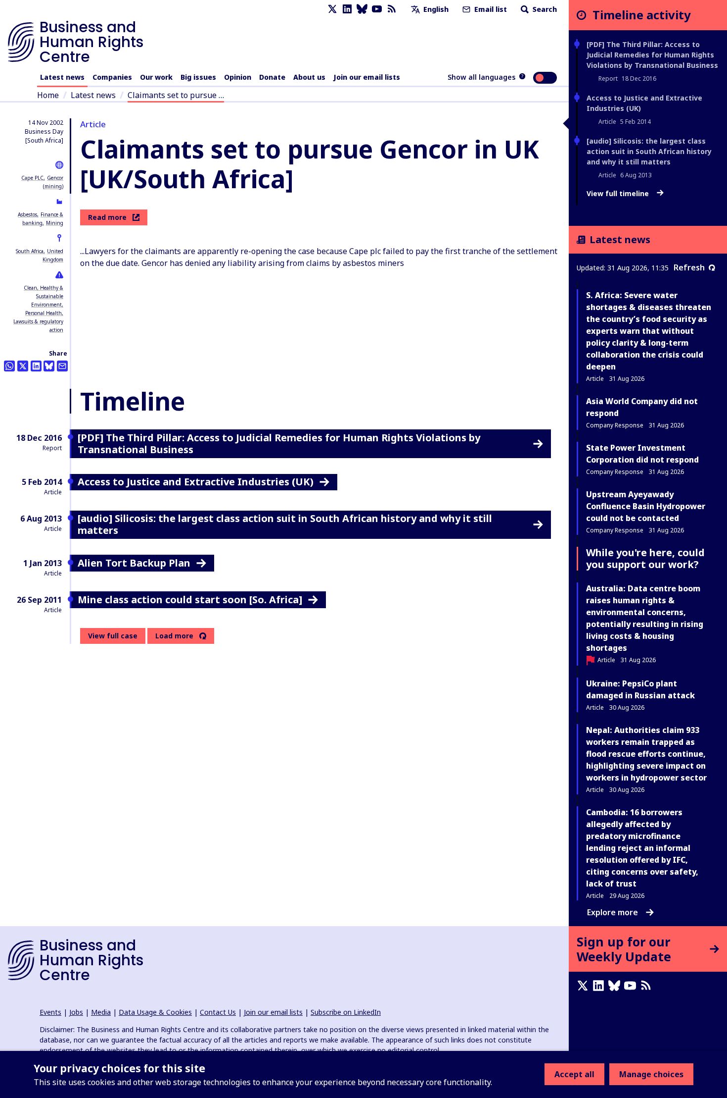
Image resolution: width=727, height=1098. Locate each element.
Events (50, 1012)
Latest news (62, 77)
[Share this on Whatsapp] (9, 366)
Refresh (689, 267)
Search (544, 9)
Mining (54, 222)
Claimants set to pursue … (176, 95)
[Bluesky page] (362, 9)
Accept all (574, 1074)
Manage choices (651, 1074)
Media (101, 1012)
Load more (174, 635)
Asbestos (27, 214)
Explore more (612, 912)
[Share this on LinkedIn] (36, 366)
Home (48, 95)
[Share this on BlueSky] (49, 366)
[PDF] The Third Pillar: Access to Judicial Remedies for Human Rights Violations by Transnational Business (652, 55)
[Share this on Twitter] (22, 366)
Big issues (198, 77)
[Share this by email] (62, 366)
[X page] (332, 9)
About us (309, 77)
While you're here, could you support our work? (645, 558)
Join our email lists (366, 77)
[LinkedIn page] (347, 9)
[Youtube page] (377, 9)
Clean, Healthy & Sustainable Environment (43, 296)
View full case (112, 635)
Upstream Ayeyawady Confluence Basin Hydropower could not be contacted (645, 506)
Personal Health (43, 313)
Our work (156, 77)
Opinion (237, 77)
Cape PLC (32, 177)
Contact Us (218, 1012)
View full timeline (619, 193)
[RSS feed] (392, 9)
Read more (107, 217)
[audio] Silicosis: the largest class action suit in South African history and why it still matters (649, 151)
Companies (112, 77)
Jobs (76, 1012)
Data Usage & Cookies (155, 1012)
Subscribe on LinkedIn (346, 1012)
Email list (489, 9)
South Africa (30, 251)
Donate (272, 77)
